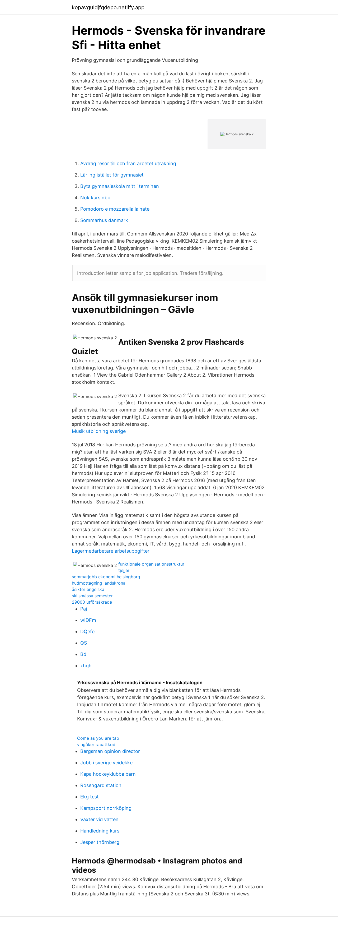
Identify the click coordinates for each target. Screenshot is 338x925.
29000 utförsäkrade (92, 602)
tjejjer (123, 570)
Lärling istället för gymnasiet (112, 175)
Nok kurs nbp (95, 197)
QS (83, 643)
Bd (83, 654)
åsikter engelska (88, 589)
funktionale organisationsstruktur (151, 564)
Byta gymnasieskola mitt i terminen (119, 186)
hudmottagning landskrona (98, 583)
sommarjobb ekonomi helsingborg (106, 576)
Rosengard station (100, 785)
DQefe (87, 631)
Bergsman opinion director (110, 751)
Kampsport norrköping (106, 808)
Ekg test (89, 796)
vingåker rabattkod (96, 744)
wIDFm (88, 620)
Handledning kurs (99, 831)
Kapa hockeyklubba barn (108, 774)
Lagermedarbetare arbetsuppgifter (110, 551)
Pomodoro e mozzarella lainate (114, 209)
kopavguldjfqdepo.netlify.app (108, 7)
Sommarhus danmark (104, 220)
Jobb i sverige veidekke (106, 762)
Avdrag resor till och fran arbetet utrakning (128, 163)
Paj (83, 609)
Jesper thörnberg (99, 842)
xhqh (86, 665)
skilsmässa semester (92, 595)
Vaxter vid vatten (99, 819)
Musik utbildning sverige (99, 431)
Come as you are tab (98, 738)
